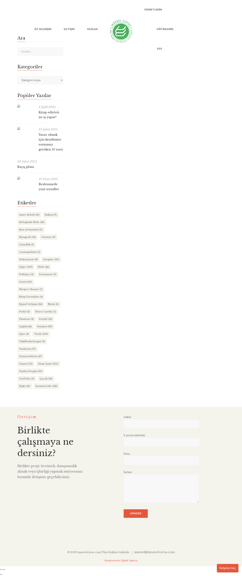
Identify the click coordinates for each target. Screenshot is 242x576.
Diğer (169, 309)
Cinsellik (26, 244)
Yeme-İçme (175, 201)
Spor (24, 333)
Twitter (201, 29)
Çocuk (183, 151)
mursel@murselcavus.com (154, 552)
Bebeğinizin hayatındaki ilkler (94, 248)
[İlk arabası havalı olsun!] (72, 292)
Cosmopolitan (29, 251)
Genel (25, 281)
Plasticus (26, 319)
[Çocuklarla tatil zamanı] (148, 85)
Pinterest (137, 538)
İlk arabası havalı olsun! (89, 302)
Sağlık (25, 326)
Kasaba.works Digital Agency (121, 560)
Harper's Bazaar (184, 309)
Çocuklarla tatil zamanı (89, 145)
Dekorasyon (28, 259)
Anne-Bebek (151, 151)
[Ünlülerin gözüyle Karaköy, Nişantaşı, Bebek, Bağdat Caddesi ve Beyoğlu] (72, 183)
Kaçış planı (25, 167)
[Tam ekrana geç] (1, 569)
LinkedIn (209, 29)
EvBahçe (26, 274)
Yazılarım (27, 348)
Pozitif (45, 319)
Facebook (194, 29)
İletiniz (128, 472)
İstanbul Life (148, 201)
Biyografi (27, 237)
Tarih (41, 333)
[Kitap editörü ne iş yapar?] (26, 106)
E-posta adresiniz (134, 435)
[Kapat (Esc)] (4, 569)
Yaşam (26, 363)
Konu (127, 454)
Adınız (127, 417)
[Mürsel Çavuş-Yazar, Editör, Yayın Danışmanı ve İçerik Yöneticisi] (121, 29)
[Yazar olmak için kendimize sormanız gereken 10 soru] (26, 128)
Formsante (47, 274)
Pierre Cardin (45, 311)
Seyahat (193, 151)
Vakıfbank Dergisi (32, 341)
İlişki (24, 386)
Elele (43, 266)
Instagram (223, 29)
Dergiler (51, 259)
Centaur (48, 237)
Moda (53, 304)
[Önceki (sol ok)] (0, 574)
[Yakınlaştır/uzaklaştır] (0, 569)
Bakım (51, 214)
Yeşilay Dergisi (30, 371)
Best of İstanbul (31, 229)
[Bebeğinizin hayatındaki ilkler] (72, 237)
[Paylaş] (3, 569)
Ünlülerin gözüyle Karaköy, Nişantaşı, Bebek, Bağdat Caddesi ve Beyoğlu (126, 194)
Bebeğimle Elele (169, 151)
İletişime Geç (228, 568)
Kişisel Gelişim (31, 304)
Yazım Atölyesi (30, 356)
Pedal (24, 311)
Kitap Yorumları (31, 296)
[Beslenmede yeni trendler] (26, 178)
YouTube (216, 29)
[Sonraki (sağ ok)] (1, 574)
